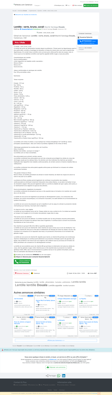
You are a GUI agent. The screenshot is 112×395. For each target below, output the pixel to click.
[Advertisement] (56, 20)
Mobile (49, 390)
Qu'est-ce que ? (87, 1)
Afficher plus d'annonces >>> (56, 340)
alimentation (49, 282)
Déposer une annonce (57, 367)
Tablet (55, 390)
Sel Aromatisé (18, 298)
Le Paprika (82, 298)
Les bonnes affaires (63, 385)
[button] (77, 5)
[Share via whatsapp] (58, 375)
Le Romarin (61, 320)
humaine (58, 282)
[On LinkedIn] (63, 375)
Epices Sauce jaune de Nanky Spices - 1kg (88, 322)
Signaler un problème (49, 385)
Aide (97, 1)
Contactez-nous (33, 385)
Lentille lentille (78, 282)
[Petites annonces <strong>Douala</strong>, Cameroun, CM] (23, 5)
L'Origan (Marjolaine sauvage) (67, 298)
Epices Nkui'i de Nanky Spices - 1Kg (45, 301)
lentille (42, 282)
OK (99, 393)
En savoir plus (94, 393)
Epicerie (17, 345)
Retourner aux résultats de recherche (26, 14)
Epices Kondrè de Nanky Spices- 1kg (44, 322)
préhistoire (66, 282)
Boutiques (59, 5)
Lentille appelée (55, 285)
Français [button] (37, 5)
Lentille (36, 282)
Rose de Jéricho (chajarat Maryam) (22, 322)
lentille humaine (69, 285)
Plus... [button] (68, 5)
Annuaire (72, 385)
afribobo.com (52, 359)
